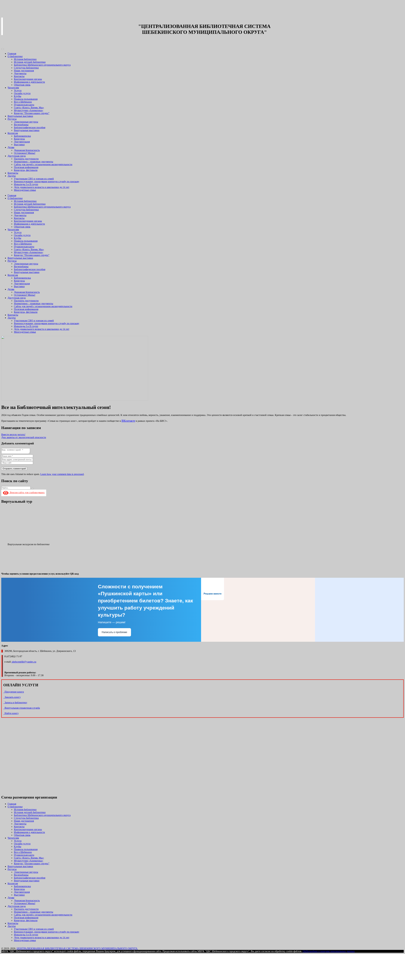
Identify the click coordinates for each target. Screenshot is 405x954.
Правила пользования (25, 99)
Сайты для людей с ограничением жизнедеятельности (43, 164)
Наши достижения (24, 70)
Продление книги (13, 691)
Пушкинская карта (24, 104)
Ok (304, 951)
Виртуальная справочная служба (21, 708)
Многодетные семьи (25, 190)
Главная (12, 53)
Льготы (12, 175)
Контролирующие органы (28, 79)
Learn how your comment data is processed (62, 474)
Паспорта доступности (26, 158)
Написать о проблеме (114, 632)
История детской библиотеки (30, 62)
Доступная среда (17, 156)
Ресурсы (12, 119)
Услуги (18, 90)
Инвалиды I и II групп (26, 184)
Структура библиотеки (26, 67)
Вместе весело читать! (13, 434)
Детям (11, 147)
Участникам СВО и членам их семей (34, 178)
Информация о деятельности (29, 82)
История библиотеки (25, 59)
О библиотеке (15, 56)
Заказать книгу (12, 697)
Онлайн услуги (22, 93)
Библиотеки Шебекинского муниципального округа (42, 65)
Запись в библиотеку (15, 702)
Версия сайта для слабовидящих (27, 492)
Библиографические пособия (29, 127)
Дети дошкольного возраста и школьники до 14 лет (41, 187)
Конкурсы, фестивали (25, 170)
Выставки (19, 144)
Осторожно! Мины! (24, 153)
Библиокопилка (22, 136)
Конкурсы (19, 138)
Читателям (13, 87)
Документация (22, 141)
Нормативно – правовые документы (33, 161)
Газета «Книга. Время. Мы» (29, 107)
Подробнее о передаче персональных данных (330, 951)
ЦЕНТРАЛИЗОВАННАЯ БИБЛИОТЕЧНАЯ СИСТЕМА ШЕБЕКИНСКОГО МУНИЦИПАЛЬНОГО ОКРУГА (77, 948)
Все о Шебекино (23, 102)
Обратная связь (22, 84)
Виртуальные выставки (20, 116)
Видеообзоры (21, 124)
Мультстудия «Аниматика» (28, 110)
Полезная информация (26, 167)
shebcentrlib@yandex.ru (23, 661)
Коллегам (13, 133)
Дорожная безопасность (27, 150)
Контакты (19, 76)
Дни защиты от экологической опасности (23, 437)
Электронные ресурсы (26, 121)
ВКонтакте (128, 420)
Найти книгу (11, 713)
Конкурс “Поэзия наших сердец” (31, 113)
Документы (20, 73)
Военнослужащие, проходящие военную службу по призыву (46, 181)
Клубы (17, 96)
